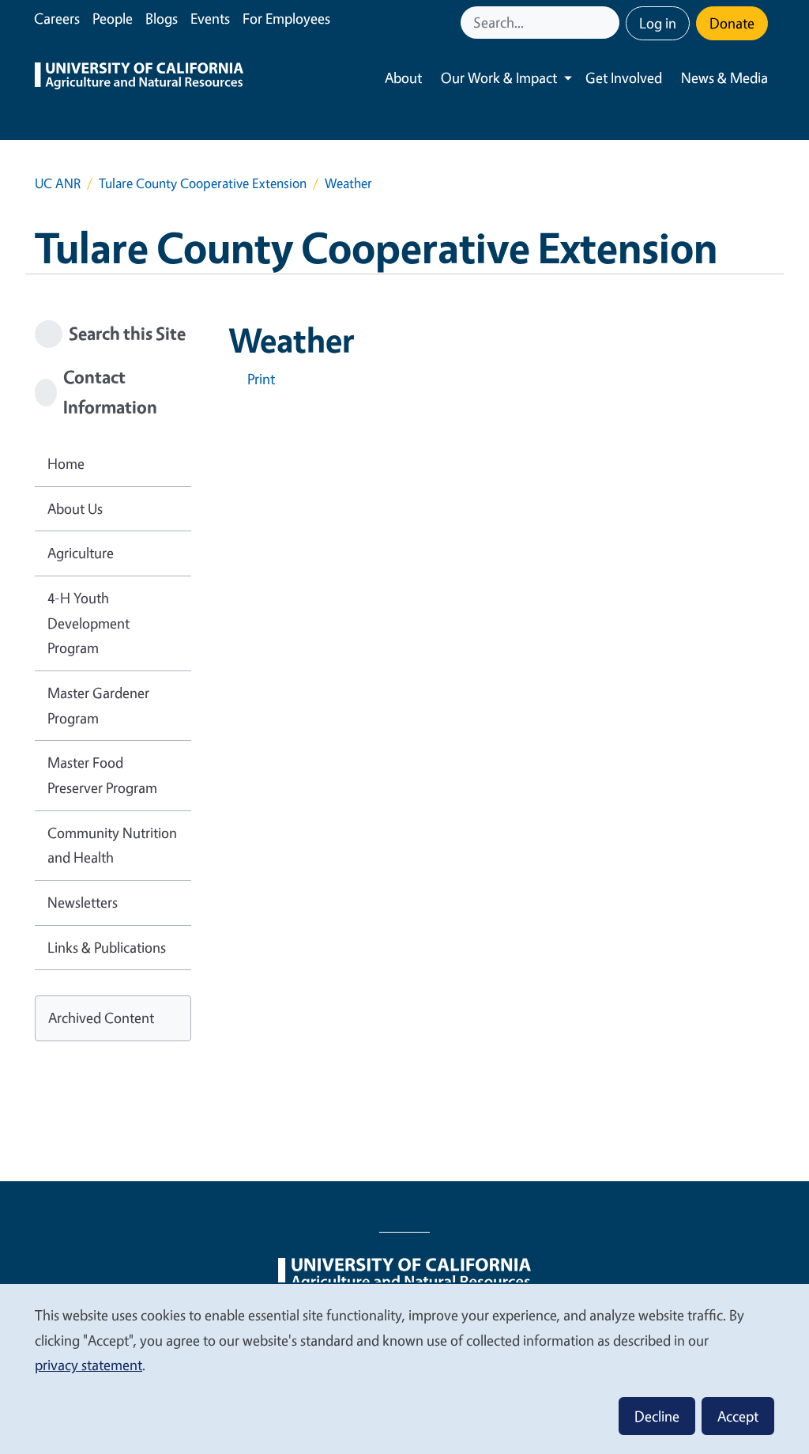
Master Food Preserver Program (102, 775)
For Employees (286, 18)
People (112, 18)
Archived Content (101, 1017)
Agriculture (80, 552)
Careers (57, 18)
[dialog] (404, 1368)
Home (66, 463)
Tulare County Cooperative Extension (203, 183)
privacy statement (88, 1364)
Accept (737, 1416)
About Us (75, 508)
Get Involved (623, 77)
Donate (731, 22)
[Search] (609, 22)
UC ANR (58, 183)
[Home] (139, 77)
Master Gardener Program (98, 705)
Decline (656, 1416)
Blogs (161, 18)
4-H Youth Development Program (88, 622)
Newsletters (82, 902)
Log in (657, 22)
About (403, 77)
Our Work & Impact (499, 77)
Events (210, 18)
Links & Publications (106, 947)
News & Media (724, 77)
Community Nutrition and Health (112, 845)
